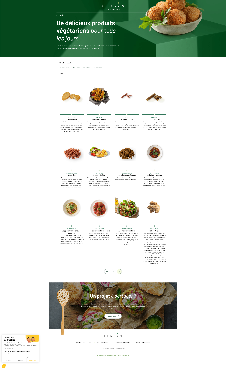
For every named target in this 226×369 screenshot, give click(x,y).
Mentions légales (120, 348)
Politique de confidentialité (108, 348)
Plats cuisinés (98, 67)
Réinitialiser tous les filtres (65, 75)
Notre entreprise (66, 6)
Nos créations (85, 6)
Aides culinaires (64, 67)
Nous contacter (160, 6)
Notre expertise (141, 6)
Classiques (76, 67)
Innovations (86, 67)
